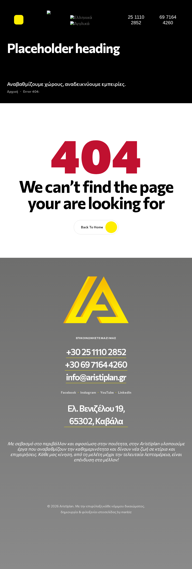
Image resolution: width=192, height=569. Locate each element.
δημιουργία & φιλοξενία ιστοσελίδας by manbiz (96, 512)
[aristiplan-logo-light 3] (57, 20)
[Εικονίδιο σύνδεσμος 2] (19, 19)
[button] (136, 19)
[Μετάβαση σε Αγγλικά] (81, 23)
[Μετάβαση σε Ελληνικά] (83, 16)
